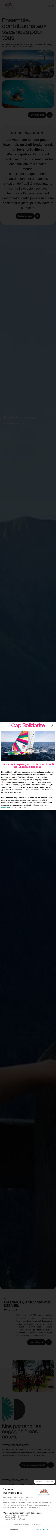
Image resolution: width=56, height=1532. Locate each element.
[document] (28, 766)
